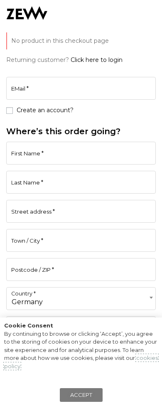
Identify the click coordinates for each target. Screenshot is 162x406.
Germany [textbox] (27, 302)
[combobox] (81, 298)
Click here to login (97, 60)
